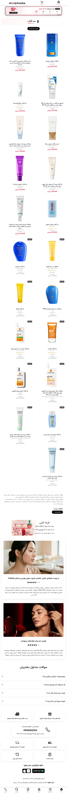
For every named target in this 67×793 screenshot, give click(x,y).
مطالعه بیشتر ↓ (57, 512)
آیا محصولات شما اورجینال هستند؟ (54, 685)
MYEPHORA (17, 3)
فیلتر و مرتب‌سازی (33, 29)
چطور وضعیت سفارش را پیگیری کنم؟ (53, 676)
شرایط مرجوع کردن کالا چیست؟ (55, 701)
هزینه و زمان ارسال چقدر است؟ (55, 693)
